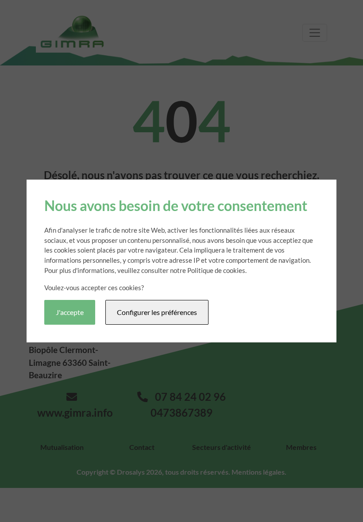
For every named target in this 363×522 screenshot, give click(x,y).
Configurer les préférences (157, 312)
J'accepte (70, 312)
